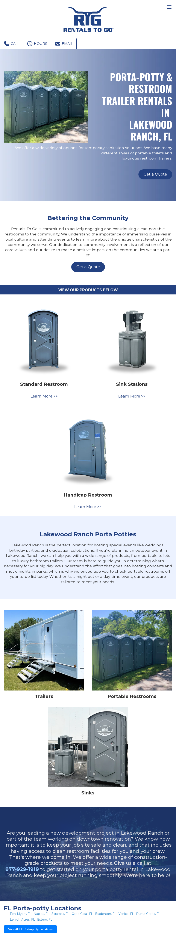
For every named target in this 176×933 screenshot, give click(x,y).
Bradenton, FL (105, 914)
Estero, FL (44, 919)
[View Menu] (169, 7)
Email (67, 44)
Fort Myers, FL (21, 914)
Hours (40, 44)
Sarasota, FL (61, 914)
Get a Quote (155, 174)
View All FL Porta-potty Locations (30, 929)
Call (14, 44)
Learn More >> (44, 396)
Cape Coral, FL (82, 914)
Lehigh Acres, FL (22, 919)
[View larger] (44, 338)
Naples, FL (41, 914)
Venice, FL (126, 914)
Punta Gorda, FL (148, 914)
